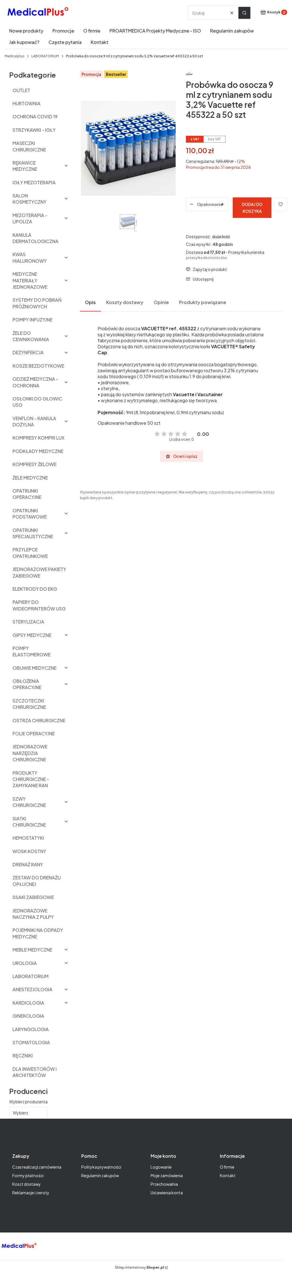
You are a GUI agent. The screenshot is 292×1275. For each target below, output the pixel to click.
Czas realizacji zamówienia (36, 1166)
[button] (244, 13)
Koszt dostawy (26, 1184)
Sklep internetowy (139, 1267)
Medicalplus (15, 56)
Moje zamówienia (167, 1175)
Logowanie (161, 1166)
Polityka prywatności (101, 1166)
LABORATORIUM (45, 56)
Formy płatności (28, 1175)
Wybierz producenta (28, 1101)
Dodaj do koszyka (252, 208)
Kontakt (228, 1175)
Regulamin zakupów (100, 1175)
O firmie (227, 1166)
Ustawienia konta (167, 1192)
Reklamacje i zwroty (30, 1192)
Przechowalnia (164, 1184)
